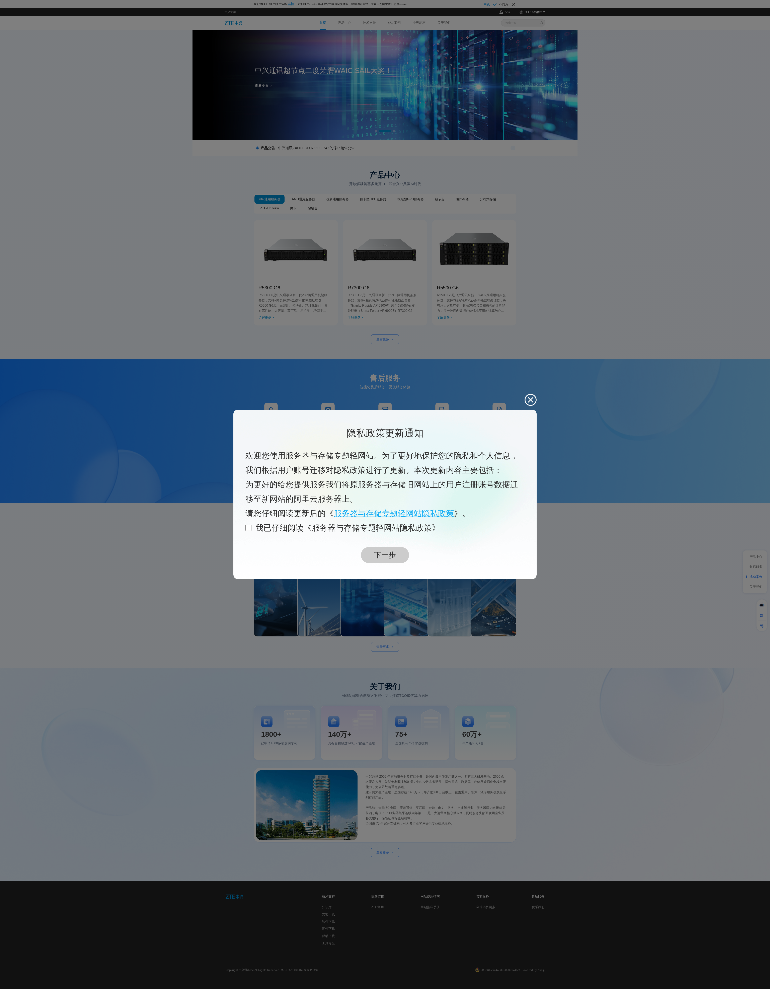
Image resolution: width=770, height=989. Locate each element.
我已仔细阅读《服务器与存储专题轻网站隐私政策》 (347, 527)
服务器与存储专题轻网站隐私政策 (394, 513)
